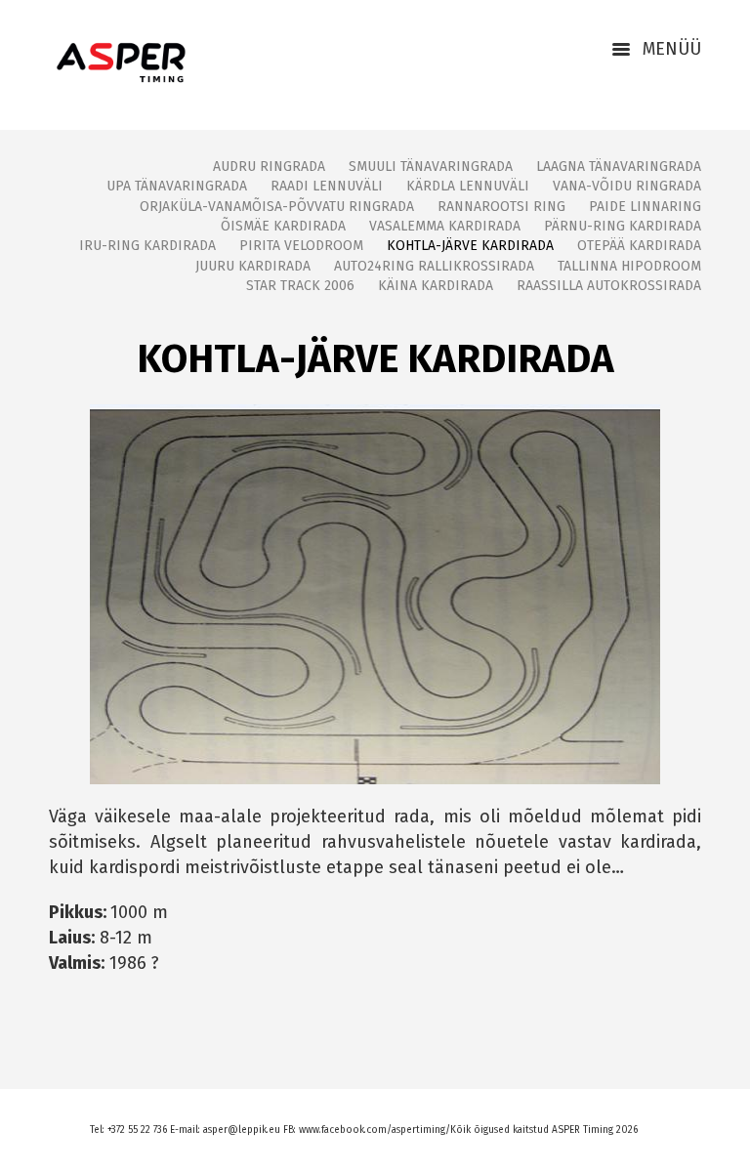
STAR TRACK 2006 (300, 285)
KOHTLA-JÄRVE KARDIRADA (470, 245)
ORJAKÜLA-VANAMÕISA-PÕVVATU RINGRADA (277, 206)
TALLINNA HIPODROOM (629, 266)
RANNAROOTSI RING (501, 206)
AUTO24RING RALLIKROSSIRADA (434, 266)
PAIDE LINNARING (645, 206)
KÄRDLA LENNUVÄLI (467, 186)
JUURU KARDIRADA (253, 266)
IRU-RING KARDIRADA (147, 245)
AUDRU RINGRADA (269, 166)
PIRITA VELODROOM (301, 245)
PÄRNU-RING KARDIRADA (622, 226)
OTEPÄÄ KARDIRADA (639, 245)
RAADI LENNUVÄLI (327, 186)
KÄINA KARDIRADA (435, 285)
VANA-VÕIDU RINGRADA (627, 186)
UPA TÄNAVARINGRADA (176, 186)
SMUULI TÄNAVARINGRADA (431, 166)
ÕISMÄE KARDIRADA (283, 226)
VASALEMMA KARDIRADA (445, 226)
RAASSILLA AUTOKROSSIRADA (609, 285)
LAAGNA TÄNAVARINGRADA (618, 166)
